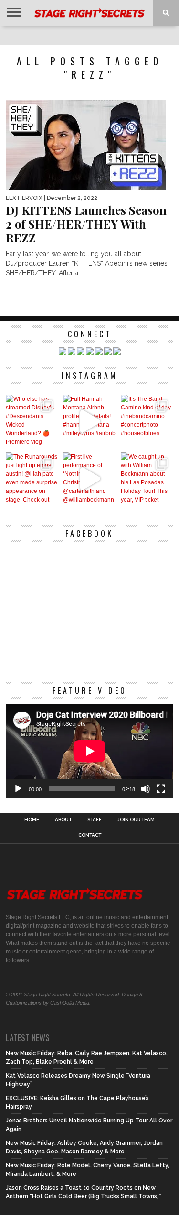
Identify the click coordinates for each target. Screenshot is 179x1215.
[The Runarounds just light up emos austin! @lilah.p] (32, 478)
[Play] (18, 789)
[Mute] (145, 789)
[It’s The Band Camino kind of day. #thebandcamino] (147, 421)
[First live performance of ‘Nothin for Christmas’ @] (89, 478)
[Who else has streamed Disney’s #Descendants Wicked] (32, 421)
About (63, 819)
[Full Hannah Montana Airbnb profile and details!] (89, 421)
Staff (94, 819)
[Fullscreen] (161, 789)
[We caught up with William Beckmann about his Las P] (147, 478)
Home (31, 819)
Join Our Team (136, 819)
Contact (89, 835)
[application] (90, 751)
